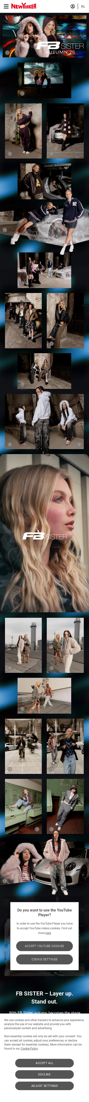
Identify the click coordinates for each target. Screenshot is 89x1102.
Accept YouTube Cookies (44, 946)
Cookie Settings (44, 959)
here (48, 933)
